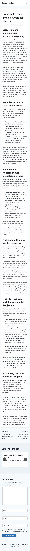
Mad (3, 11)
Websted (6, 525)
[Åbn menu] (26, 3)
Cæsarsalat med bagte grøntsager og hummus (22, 435)
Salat (7, 11)
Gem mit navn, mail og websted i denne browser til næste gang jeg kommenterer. (15, 530)
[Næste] (25, 459)
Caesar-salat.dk (8, 25)
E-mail (5, 518)
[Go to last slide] (4, 459)
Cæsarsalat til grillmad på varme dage (7, 435)
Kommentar (6, 486)
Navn (5, 511)
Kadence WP (15, 546)
